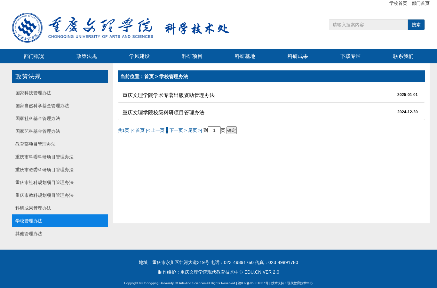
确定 (231, 130)
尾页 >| (195, 130)
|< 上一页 (155, 130)
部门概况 (34, 56)
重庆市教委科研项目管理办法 (44, 169)
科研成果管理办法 (33, 208)
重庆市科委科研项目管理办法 (44, 156)
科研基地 (245, 56)
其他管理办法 (28, 233)
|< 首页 (138, 130)
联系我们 (403, 56)
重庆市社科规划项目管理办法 (44, 182)
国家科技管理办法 (33, 92)
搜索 (416, 24)
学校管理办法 (28, 220)
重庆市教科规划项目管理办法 (44, 195)
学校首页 (399, 3)
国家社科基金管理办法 (37, 118)
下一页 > (179, 130)
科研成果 (298, 56)
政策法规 (86, 56)
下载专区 (350, 56)
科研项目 (192, 56)
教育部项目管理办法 (35, 144)
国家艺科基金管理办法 (37, 131)
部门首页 (421, 3)
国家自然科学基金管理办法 (42, 105)
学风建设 (139, 56)
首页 (149, 76)
